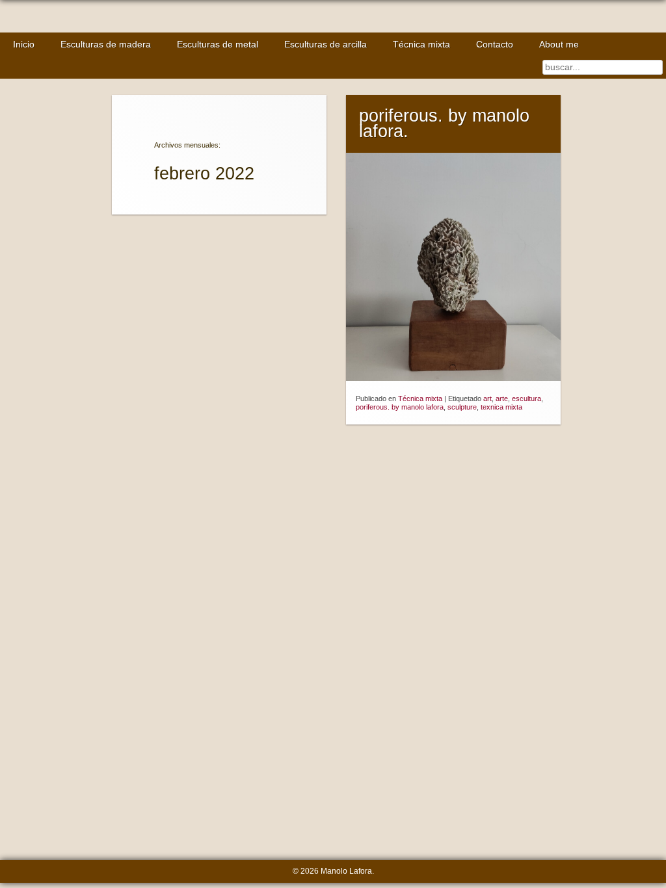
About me (559, 44)
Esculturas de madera (105, 44)
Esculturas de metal (217, 44)
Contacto (494, 44)
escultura (526, 398)
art (487, 398)
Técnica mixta (421, 44)
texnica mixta (501, 407)
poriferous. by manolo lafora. (444, 124)
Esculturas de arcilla (325, 44)
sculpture (462, 407)
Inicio (23, 44)
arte (502, 398)
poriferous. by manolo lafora (400, 407)
